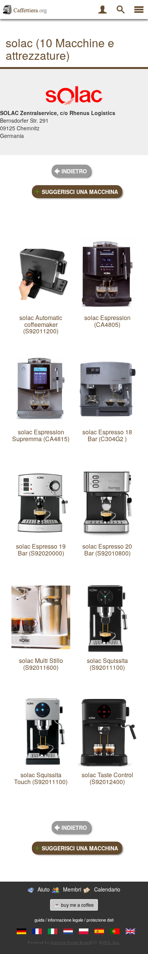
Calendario (107, 889)
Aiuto (44, 889)
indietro (74, 171)
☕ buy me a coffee (74, 904)
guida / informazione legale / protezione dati (74, 920)
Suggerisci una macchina (80, 191)
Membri (72, 889)
